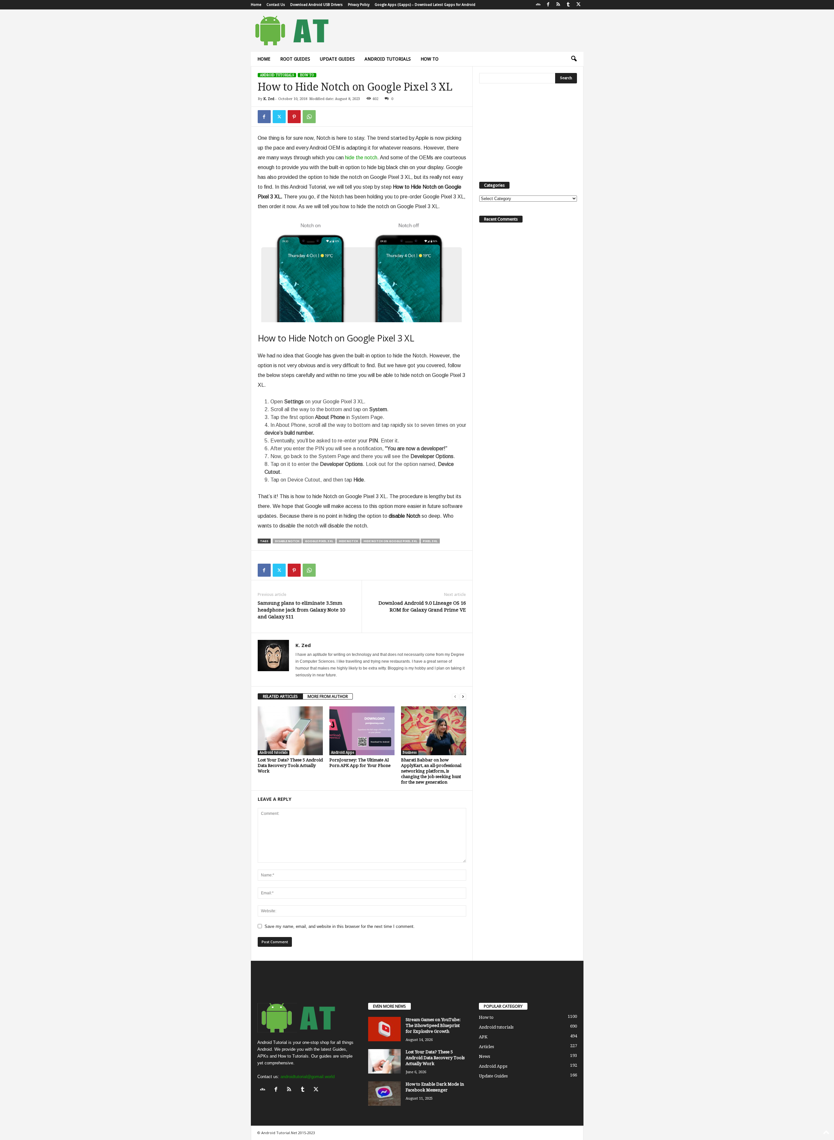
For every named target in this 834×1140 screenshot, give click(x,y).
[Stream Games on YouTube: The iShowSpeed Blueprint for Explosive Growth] (384, 1029)
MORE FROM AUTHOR (328, 696)
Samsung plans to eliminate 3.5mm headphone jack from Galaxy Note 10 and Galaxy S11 (301, 610)
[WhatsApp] (309, 116)
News (484, 1056)
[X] (578, 4)
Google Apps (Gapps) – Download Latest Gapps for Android (425, 5)
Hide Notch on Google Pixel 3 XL (390, 541)
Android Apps (342, 752)
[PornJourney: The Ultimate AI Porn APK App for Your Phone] (362, 730)
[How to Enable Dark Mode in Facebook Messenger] (384, 1093)
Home (256, 5)
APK (483, 1036)
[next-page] (463, 696)
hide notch (348, 541)
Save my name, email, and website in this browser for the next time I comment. (340, 926)
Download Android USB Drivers (316, 5)
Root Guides (295, 59)
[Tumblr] (568, 4)
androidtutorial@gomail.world (307, 1076)
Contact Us (275, 5)
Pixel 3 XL (430, 541)
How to (430, 59)
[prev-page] (455, 696)
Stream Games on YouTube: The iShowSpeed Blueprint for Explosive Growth (433, 1025)
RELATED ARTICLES (280, 696)
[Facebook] (548, 4)
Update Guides (337, 59)
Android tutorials (388, 59)
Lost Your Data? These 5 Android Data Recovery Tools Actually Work (290, 765)
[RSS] (558, 4)
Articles (486, 1046)
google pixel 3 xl (319, 541)
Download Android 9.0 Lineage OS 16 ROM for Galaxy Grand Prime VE (422, 606)
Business (410, 752)
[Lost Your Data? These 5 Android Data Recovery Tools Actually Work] (290, 730)
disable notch (287, 541)
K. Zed (268, 99)
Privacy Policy (358, 5)
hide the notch (361, 157)
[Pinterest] (294, 116)
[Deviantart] (538, 4)
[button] (574, 59)
